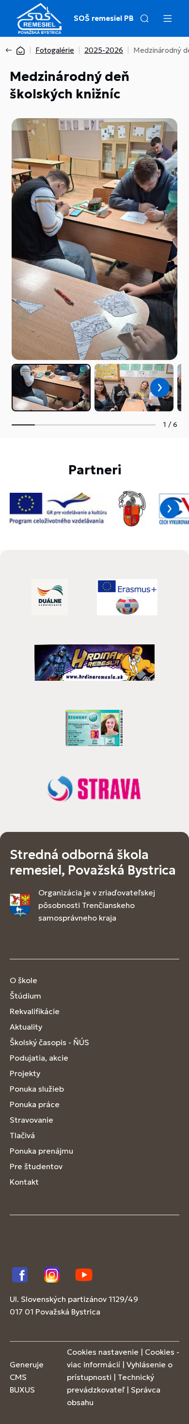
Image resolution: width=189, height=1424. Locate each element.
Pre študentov (36, 1166)
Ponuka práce (35, 1104)
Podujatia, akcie (39, 1058)
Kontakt (24, 1182)
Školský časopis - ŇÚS (49, 1042)
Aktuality (26, 1027)
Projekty (25, 1073)
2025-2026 (103, 50)
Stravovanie (31, 1120)
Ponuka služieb (37, 1089)
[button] (144, 18)
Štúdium (25, 996)
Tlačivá (22, 1135)
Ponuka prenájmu (41, 1151)
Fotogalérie (54, 50)
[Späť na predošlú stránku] (11, 50)
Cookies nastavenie (103, 1352)
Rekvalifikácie (35, 1011)
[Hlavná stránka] (20, 50)
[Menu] (167, 18)
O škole (23, 980)
